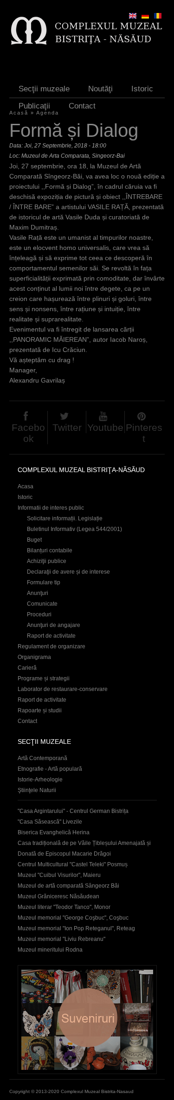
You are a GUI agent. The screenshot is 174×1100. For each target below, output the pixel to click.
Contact (82, 106)
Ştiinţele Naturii (37, 790)
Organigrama (34, 657)
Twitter (67, 427)
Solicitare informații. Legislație (65, 518)
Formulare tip (43, 582)
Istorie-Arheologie (40, 779)
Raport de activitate (51, 636)
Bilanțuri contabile (49, 550)
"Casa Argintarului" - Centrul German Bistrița (73, 811)
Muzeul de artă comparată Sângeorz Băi (68, 886)
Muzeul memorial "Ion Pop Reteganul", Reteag (76, 928)
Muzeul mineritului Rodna (50, 950)
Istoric (142, 88)
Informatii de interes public (51, 508)
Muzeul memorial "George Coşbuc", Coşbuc (73, 918)
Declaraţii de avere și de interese (68, 572)
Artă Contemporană (42, 758)
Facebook (28, 433)
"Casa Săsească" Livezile (50, 822)
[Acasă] (86, 30)
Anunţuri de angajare (53, 625)
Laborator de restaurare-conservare (63, 689)
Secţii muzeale (44, 88)
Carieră (27, 668)
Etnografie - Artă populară (50, 769)
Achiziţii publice (46, 561)
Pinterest (144, 433)
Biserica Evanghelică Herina (54, 832)
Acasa (25, 486)
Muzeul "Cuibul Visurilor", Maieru (59, 875)
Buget (34, 540)
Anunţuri (37, 593)
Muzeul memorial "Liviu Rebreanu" (61, 939)
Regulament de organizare (51, 646)
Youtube (105, 427)
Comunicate (42, 604)
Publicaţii (34, 106)
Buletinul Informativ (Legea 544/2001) (74, 529)
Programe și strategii (44, 678)
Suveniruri (87, 1019)
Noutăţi (100, 88)
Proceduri (39, 614)
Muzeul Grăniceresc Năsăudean (58, 896)
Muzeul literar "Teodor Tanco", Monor (64, 907)
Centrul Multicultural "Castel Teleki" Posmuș (73, 864)
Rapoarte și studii (40, 710)
